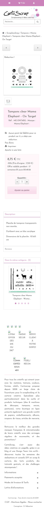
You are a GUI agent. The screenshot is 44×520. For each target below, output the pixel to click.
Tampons (25, 33)
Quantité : (22, 178)
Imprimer (12, 146)
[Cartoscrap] (22, 8)
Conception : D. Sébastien (23, 506)
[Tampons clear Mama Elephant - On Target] (8, 101)
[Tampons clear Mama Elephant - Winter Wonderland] (22, 279)
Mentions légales (18, 502)
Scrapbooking (13, 33)
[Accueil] (3, 33)
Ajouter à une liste (13, 150)
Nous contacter (35, 502)
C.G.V (7, 502)
